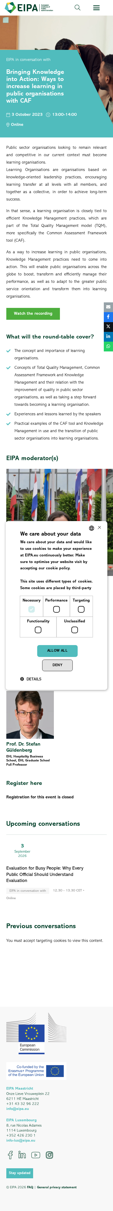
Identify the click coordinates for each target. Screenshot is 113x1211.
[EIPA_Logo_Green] (28, 8)
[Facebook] (10, 1155)
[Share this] (108, 317)
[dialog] (56, 605)
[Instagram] (49, 1155)
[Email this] (108, 307)
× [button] (99, 528)
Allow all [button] (57, 651)
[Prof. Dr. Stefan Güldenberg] (30, 729)
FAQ (30, 1187)
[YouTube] (36, 1155)
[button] (77, 8)
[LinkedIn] (22, 1155)
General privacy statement (56, 1187)
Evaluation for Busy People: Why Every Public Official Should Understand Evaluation (44, 874)
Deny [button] (58, 665)
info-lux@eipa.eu (20, 1141)
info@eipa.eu (17, 1109)
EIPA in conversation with (28, 60)
